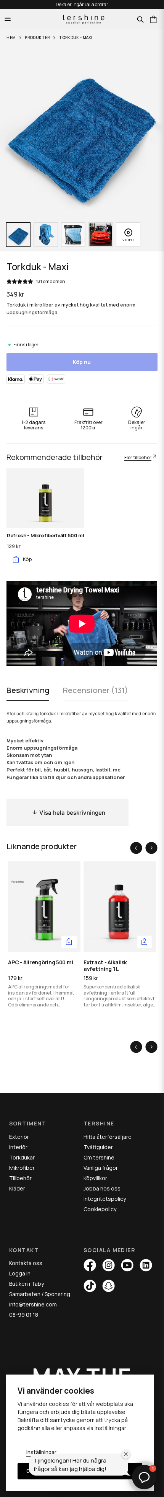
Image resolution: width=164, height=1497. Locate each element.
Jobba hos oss (102, 1188)
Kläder (17, 1188)
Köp (27, 559)
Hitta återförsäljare (108, 1136)
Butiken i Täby (26, 1283)
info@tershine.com (33, 1304)
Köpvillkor (95, 1178)
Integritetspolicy (105, 1198)
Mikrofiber (22, 1167)
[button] (69, 942)
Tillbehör (20, 1178)
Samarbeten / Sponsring (39, 1294)
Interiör (18, 1147)
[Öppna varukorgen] (153, 19)
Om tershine (99, 1157)
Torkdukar (22, 1157)
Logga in (20, 1273)
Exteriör (19, 1136)
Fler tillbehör (137, 457)
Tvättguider (98, 1147)
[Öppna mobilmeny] (7, 19)
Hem (11, 37)
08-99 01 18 (23, 1314)
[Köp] (144, 942)
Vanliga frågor (101, 1167)
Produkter (37, 37)
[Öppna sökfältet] (140, 19)
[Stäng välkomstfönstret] (125, 1454)
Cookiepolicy (100, 1209)
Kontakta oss (25, 1263)
